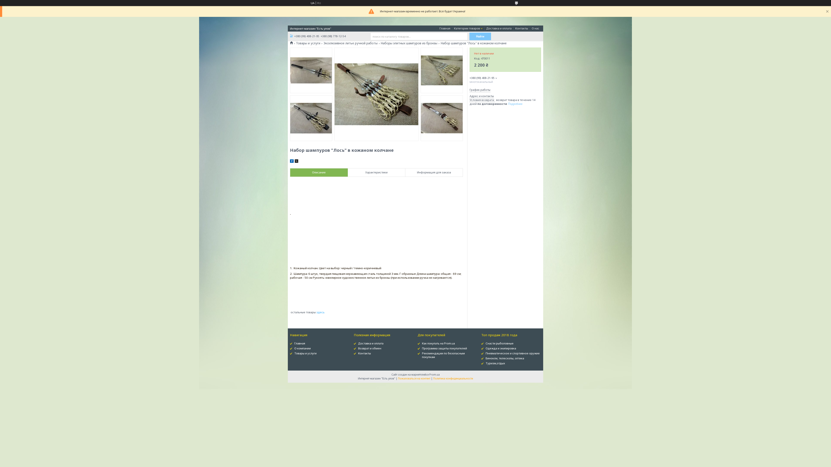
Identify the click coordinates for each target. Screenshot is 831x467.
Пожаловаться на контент (414, 378)
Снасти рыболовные (500, 343)
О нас (535, 28)
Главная (445, 28)
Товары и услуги (308, 43)
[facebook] (292, 162)
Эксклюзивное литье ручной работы (351, 43)
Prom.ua (434, 374)
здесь (320, 312)
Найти (480, 36)
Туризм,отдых (495, 363)
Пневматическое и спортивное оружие (513, 353)
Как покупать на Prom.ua (438, 343)
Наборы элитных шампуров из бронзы (409, 43)
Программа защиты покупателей (444, 348)
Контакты (521, 28)
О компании (302, 348)
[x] (296, 162)
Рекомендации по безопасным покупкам (443, 355)
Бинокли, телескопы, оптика (505, 358)
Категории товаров (467, 28)
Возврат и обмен (369, 348)
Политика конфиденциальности (453, 378)
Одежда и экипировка (501, 348)
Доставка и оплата (499, 28)
